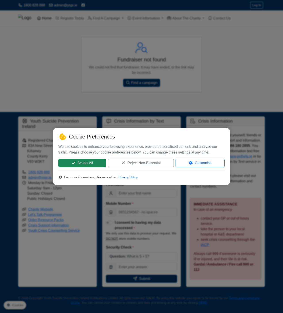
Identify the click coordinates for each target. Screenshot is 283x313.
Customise (203, 163)
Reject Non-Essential (143, 163)
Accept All (85, 163)
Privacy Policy (128, 177)
